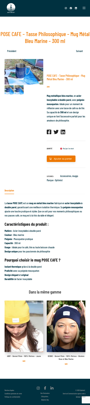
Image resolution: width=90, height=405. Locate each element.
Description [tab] (9, 190)
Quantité (49, 149)
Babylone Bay (45, 400)
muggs (75, 175)
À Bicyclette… (45, 397)
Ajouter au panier (63, 158)
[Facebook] (71, 8)
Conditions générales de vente (13, 394)
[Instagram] (66, 8)
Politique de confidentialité (12, 397)
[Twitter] (56, 132)
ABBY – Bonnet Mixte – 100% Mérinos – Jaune (24, 356)
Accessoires (65, 175)
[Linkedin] (76, 8)
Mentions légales (9, 390)
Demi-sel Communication (70, 394)
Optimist (59, 180)
